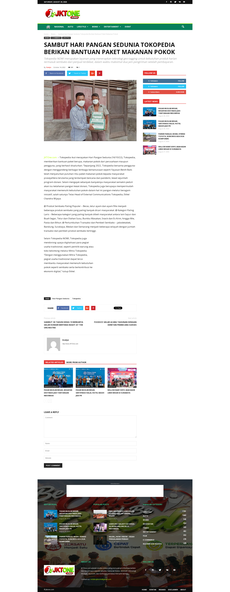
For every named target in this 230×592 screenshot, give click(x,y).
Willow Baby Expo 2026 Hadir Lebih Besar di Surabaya (172, 147)
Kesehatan (148, 524)
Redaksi (162, 590)
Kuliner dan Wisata (152, 544)
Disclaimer (173, 590)
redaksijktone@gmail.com (100, 579)
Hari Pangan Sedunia (60, 299)
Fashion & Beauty (52, 386)
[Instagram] (171, 2)
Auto (70, 26)
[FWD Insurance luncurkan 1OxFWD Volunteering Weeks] (100, 514)
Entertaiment (111, 26)
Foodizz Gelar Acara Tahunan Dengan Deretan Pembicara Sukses (115, 323)
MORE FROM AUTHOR (76, 362)
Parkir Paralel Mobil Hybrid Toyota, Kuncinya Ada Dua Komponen (171, 136)
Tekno (146, 528)
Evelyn (48, 67)
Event (128, 26)
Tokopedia (76, 299)
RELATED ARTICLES (54, 362)
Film (145, 536)
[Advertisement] (137, 14)
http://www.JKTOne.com (70, 344)
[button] (183, 27)
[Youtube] (184, 2)
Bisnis (95, 26)
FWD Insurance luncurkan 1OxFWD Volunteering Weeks (121, 513)
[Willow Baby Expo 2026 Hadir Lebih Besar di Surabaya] (122, 378)
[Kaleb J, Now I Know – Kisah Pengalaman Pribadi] (100, 540)
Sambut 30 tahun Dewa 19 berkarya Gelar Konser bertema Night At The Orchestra (64, 325)
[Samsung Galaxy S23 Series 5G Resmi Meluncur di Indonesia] (100, 527)
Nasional (59, 26)
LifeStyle (81, 26)
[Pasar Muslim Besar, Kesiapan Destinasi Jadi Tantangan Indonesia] (58, 378)
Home (144, 590)
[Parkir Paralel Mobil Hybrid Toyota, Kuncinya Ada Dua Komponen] (149, 137)
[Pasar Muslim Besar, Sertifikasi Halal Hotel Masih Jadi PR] (90, 378)
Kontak (152, 590)
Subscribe (180, 92)
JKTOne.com (50, 157)
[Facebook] (167, 2)
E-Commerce (56, 38)
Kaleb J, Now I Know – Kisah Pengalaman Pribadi (121, 537)
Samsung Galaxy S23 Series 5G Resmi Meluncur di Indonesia (121, 526)
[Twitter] (175, 2)
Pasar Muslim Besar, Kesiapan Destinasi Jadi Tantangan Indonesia (58, 393)
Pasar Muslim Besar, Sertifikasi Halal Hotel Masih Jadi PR (90, 393)
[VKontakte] (180, 2)
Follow (181, 81)
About (183, 590)
